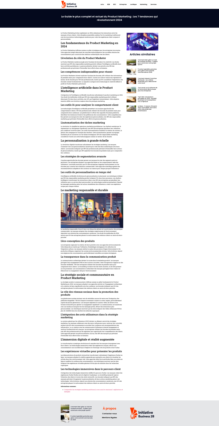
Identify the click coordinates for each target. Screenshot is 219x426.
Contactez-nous (109, 413)
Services (154, 4)
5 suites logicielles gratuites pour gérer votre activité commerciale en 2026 (147, 70)
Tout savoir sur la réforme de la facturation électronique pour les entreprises (147, 89)
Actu (102, 4)
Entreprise (123, 4)
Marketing (143, 4)
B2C (114, 4)
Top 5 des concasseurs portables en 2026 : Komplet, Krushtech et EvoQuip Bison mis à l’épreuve (147, 99)
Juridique (133, 4)
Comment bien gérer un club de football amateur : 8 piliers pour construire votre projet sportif (148, 62)
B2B (108, 4)
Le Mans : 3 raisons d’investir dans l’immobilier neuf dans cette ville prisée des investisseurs (147, 108)
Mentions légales (109, 417)
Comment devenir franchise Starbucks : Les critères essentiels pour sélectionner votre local (147, 81)
